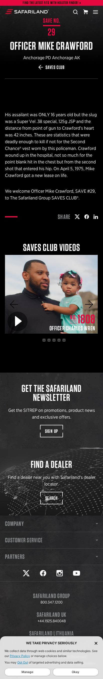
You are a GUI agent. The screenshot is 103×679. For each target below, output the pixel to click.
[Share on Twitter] (77, 216)
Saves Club (55, 67)
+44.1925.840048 (52, 621)
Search (51, 498)
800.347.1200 (51, 602)
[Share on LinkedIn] (96, 216)
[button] (14, 304)
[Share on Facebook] (86, 216)
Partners (15, 556)
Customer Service (23, 540)
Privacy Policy (20, 656)
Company (14, 523)
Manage (27, 672)
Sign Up (51, 431)
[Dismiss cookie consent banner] (96, 643)
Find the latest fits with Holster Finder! (51, 3)
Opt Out (22, 662)
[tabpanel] (51, 294)
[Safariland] (27, 11)
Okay (75, 672)
